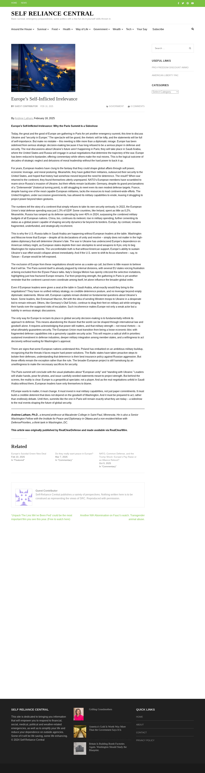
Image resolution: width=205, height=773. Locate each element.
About (140, 724)
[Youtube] (192, 3)
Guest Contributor (26, 106)
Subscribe (158, 29)
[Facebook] (178, 3)
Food (55, 29)
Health (66, 29)
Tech (128, 29)
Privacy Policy (145, 740)
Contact (141, 732)
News (24, 3)
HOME (139, 716)
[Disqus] (78, 565)
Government (100, 29)
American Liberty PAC (165, 75)
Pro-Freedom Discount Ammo (170, 67)
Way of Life (82, 29)
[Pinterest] (188, 3)
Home (14, 3)
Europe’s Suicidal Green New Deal (28, 453)
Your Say (142, 29)
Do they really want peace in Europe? (74, 453)
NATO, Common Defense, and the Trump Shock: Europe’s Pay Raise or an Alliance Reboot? (117, 456)
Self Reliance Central (52, 13)
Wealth (117, 29)
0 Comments (138, 106)
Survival (41, 29)
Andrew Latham (24, 118)
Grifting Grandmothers (100, 709)
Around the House (21, 29)
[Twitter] (183, 3)
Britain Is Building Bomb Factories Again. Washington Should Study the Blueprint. (108, 747)
